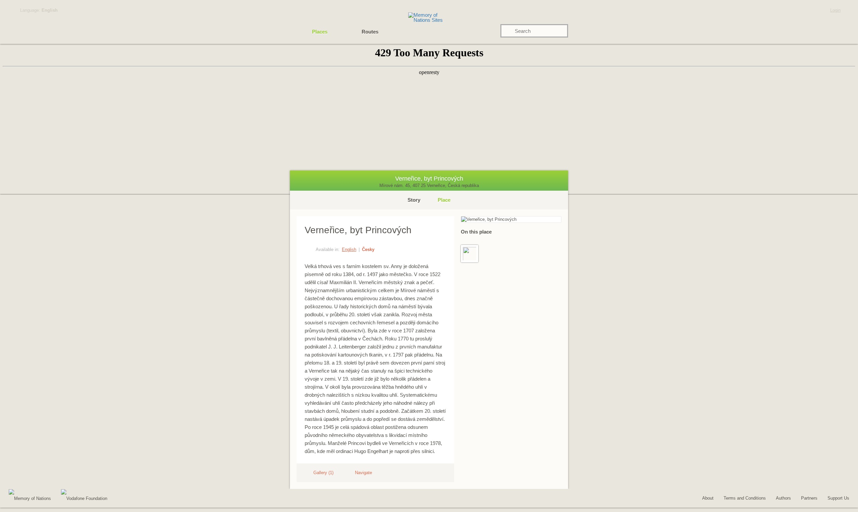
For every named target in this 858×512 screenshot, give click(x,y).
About (708, 498)
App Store (166, 499)
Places (319, 32)
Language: (39, 10)
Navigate (363, 472)
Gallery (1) (323, 472)
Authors (783, 498)
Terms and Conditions (745, 498)
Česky (368, 249)
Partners (809, 498)
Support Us (838, 498)
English (349, 249)
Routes (370, 32)
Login (835, 10)
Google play (129, 499)
